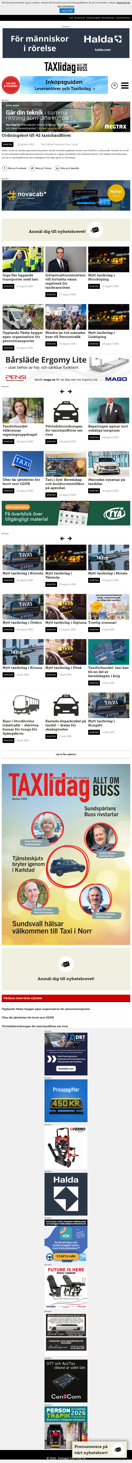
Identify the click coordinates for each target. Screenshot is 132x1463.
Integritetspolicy (123, 18)
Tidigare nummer (93, 18)
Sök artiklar (79, 18)
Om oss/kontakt (107, 18)
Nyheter (7, 144)
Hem (71, 18)
